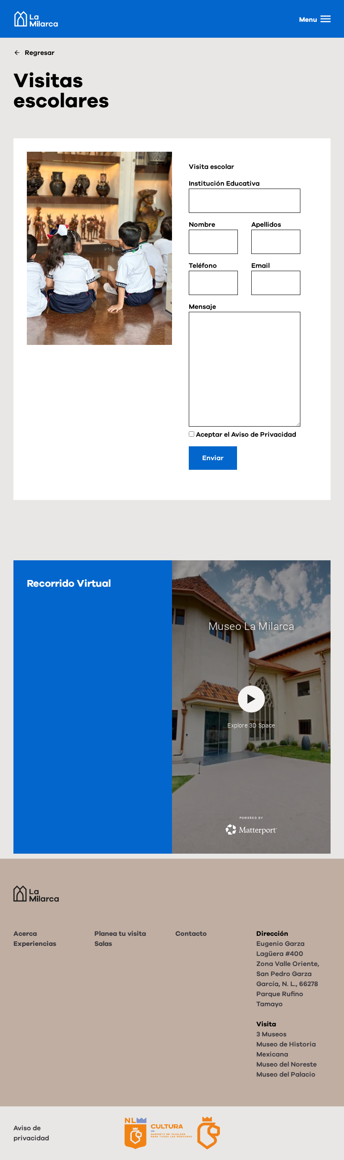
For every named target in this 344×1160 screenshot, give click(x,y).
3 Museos (271, 1034)
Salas (103, 943)
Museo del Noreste (286, 1064)
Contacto (191, 933)
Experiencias (34, 943)
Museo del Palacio (285, 1074)
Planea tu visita (120, 933)
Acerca (25, 933)
